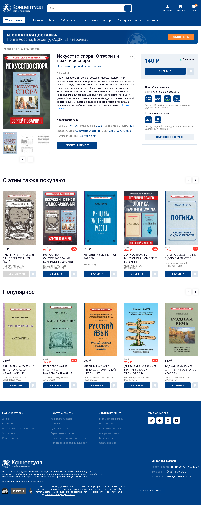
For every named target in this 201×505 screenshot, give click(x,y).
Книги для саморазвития (27, 48)
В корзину (165, 71)
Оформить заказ (109, 433)
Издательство (89, 20)
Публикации (68, 20)
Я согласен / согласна (151, 490)
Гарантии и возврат (62, 433)
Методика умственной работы (100, 256)
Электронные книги (129, 20)
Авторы (108, 20)
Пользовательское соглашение (69, 438)
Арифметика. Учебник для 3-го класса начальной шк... (18, 370)
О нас (5, 418)
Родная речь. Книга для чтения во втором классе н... (181, 370)
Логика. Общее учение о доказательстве (180, 256)
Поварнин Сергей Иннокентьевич (79, 66)
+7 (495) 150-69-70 (174, 471)
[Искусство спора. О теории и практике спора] (27, 91)
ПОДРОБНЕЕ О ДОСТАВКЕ (169, 137)
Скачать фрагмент (77, 145)
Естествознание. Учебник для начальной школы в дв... (57, 370)
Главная (7, 48)
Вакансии (7, 423)
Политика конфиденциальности (69, 442)
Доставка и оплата (62, 428)
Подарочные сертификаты (18, 428)
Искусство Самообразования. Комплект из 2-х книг (58, 258)
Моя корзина (107, 423)
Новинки (38, 20)
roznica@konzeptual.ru (178, 476)
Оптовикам (8, 433)
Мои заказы (106, 438)
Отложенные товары (111, 428)
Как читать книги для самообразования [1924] (18, 258)
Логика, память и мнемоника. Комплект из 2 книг (140, 258)
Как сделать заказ (61, 418)
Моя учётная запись (111, 418)
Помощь (56, 423)
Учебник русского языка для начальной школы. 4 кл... (100, 370)
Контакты (152, 20)
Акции (52, 20)
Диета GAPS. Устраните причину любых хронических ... (140, 370)
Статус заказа (107, 442)
